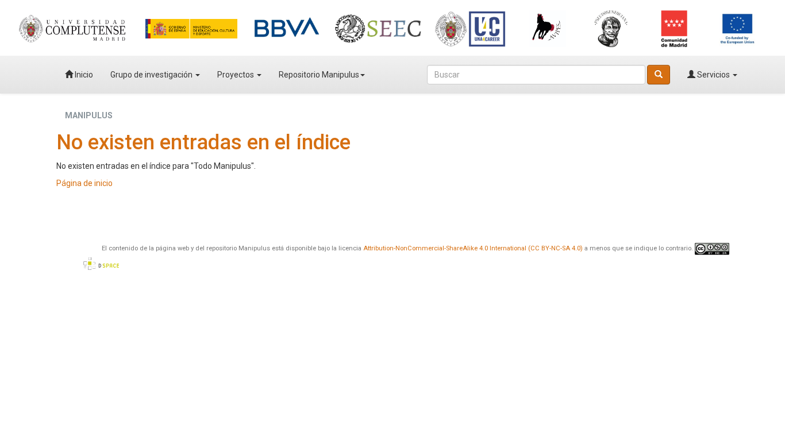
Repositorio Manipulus (319, 74)
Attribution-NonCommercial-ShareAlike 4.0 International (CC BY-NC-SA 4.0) (473, 248)
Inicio (83, 74)
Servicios (713, 74)
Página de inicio (84, 183)
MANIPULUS (89, 115)
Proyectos (236, 74)
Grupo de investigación (152, 74)
